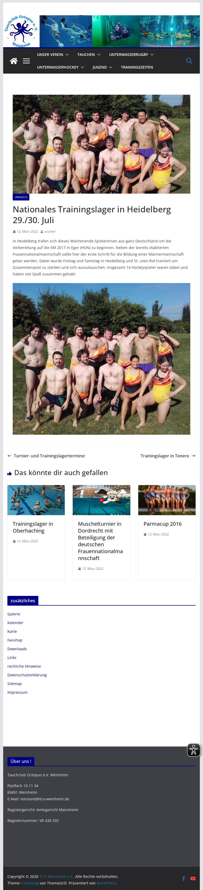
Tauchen (86, 54)
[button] (66, 54)
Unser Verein (50, 54)
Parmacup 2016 (163, 523)
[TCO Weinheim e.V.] (101, 19)
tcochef (49, 231)
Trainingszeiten (137, 67)
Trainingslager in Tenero (165, 456)
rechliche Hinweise (24, 666)
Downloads (17, 648)
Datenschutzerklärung (27, 674)
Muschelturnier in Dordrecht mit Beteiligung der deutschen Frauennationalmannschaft (100, 541)
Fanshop (14, 640)
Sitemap (14, 683)
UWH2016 (21, 197)
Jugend (100, 67)
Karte (12, 631)
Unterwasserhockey (58, 67)
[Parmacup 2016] (167, 489)
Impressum (17, 692)
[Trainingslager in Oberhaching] (36, 489)
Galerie (13, 613)
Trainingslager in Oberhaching (33, 527)
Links (11, 657)
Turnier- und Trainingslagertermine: (49, 456)
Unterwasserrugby (128, 54)
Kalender (15, 622)
